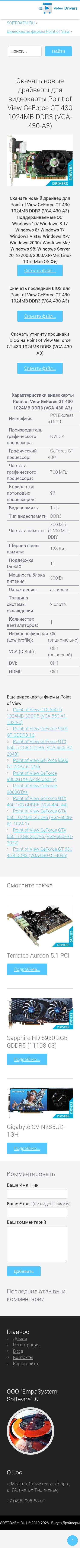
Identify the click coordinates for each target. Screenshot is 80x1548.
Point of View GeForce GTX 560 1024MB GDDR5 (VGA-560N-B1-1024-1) (40, 817)
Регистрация (26, 1345)
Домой (20, 1338)
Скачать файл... (40, 270)
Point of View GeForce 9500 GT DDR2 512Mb (37, 763)
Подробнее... (27, 969)
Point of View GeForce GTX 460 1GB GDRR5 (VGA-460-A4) (37, 801)
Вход (18, 1351)
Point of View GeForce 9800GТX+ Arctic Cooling (32, 776)
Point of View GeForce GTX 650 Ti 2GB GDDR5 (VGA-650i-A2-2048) (40, 747)
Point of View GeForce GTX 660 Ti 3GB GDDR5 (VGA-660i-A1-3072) (40, 836)
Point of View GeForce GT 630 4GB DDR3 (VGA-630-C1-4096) (39, 852)
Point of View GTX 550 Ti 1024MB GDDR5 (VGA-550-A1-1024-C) (37, 715)
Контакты (23, 1357)
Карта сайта (25, 1364)
